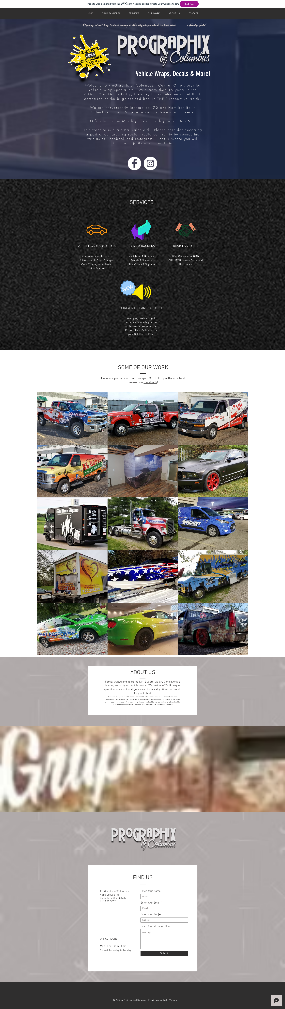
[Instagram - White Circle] (150, 163)
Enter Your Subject (151, 914)
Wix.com (173, 1000)
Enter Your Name (151, 891)
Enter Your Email (150, 903)
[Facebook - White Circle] (134, 163)
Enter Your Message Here (156, 926)
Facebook (150, 382)
